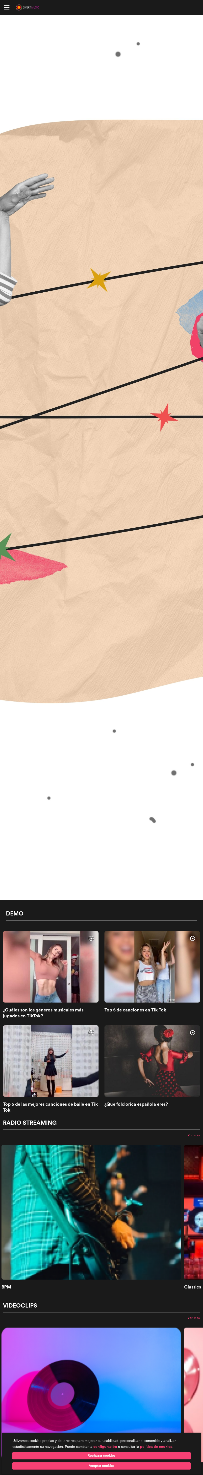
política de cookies (156, 1447)
